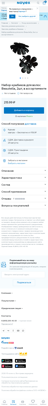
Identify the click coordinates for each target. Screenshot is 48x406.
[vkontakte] (8, 330)
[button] (20, 78)
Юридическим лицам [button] (11, 308)
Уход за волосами (29, 23)
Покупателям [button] (7, 301)
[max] (23, 330)
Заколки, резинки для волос (12, 26)
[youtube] (18, 330)
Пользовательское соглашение (14, 377)
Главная (4, 23)
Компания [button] (6, 293)
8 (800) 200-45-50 (9, 321)
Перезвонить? (7, 324)
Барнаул (22, 11)
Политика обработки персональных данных (19, 387)
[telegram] (3, 330)
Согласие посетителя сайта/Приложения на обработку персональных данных (19, 382)
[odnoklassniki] (13, 330)
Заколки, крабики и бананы (12, 29)
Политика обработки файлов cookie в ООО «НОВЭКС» (23, 390)
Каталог (14, 23)
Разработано (7, 348)
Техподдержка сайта (10, 354)
